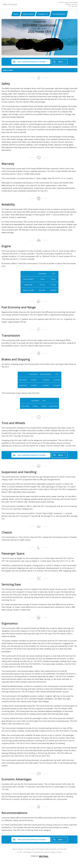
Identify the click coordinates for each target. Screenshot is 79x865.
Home (16, 14)
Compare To (42, 14)
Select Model (28, 14)
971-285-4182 (73, 6)
